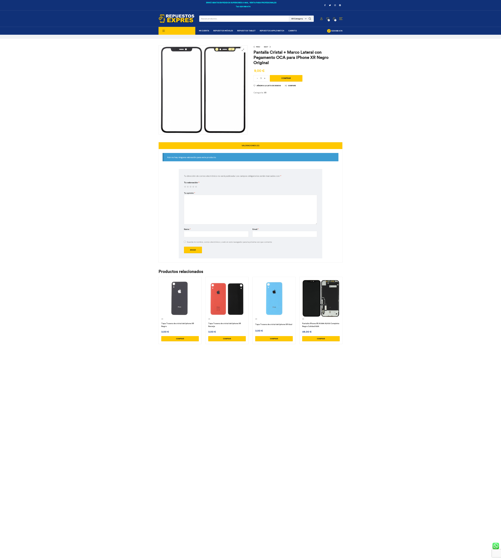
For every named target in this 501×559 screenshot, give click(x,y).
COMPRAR (286, 78)
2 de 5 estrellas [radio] (188, 187)
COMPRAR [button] (180, 339)
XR (265, 92)
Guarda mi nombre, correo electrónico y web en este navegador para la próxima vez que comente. (229, 242)
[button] (243, 49)
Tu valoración (191, 182)
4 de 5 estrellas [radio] (193, 187)
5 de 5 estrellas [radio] (196, 187)
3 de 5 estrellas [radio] (190, 187)
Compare (292, 86)
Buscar (310, 19)
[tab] (250, 145)
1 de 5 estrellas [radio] (185, 187)
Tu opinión (189, 193)
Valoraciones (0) (250, 145)
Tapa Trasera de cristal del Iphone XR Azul (273, 324)
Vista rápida (180, 301)
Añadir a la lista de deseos (269, 86)
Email (255, 229)
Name (187, 229)
